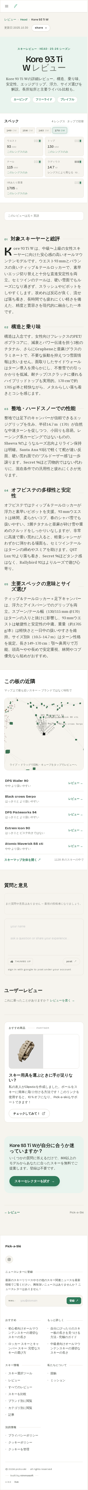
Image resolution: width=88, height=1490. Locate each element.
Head (23, 19)
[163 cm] (78, 162)
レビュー (10, 19)
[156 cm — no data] (36, 141)
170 (60, 130)
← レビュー (12, 1212)
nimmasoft (26, 1475)
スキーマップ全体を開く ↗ (22, 860)
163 (44, 130)
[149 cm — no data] (34, 141)
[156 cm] (77, 162)
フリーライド (44, 99)
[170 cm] (39, 141)
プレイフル (67, 99)
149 (12, 130)
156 (28, 130)
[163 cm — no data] (38, 141)
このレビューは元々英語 (23, 215)
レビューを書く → (62, 1000)
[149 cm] (75, 162)
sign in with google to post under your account (39, 969)
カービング (21, 99)
